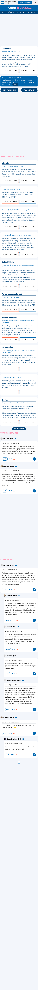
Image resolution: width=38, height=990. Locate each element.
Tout (3, 12)
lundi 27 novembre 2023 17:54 (10, 443)
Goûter (5, 400)
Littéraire (5, 163)
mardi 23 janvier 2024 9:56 (12, 685)
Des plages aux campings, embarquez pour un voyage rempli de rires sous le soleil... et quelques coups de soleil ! (18, 81)
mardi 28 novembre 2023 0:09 (14, 660)
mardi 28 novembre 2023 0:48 (14, 743)
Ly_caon (6, 565)
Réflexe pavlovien (9, 318)
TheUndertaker (12, 739)
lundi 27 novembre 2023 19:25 (10, 722)
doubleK (6, 466)
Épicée (19, 12)
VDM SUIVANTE (29, 90)
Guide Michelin (8, 262)
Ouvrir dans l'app (25, 2)
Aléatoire (10, 12)
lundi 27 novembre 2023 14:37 (10, 570)
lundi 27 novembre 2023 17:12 (10, 471)
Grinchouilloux (12, 680)
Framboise (6, 49)
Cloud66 (6, 439)
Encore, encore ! (19, 428)
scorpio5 (6, 717)
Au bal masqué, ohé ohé (12, 294)
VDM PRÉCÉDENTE (9, 90)
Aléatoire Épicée (29, 12)
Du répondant (7, 347)
